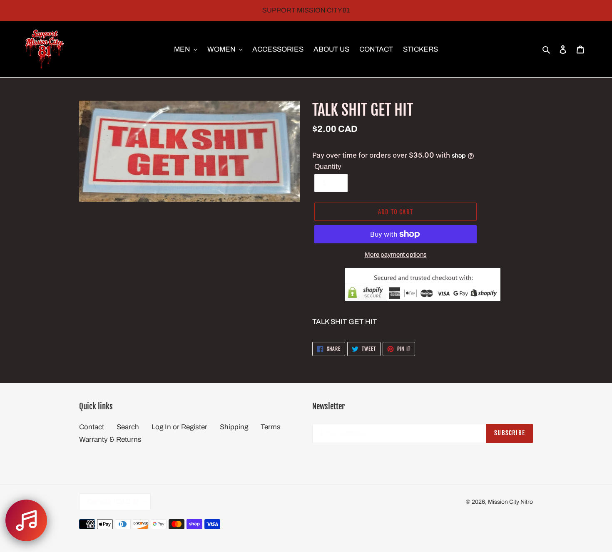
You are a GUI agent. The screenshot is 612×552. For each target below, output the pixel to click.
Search (128, 427)
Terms (271, 427)
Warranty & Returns (110, 439)
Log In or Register (179, 427)
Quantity (327, 167)
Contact (91, 427)
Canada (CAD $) (113, 502)
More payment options (396, 254)
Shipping (234, 427)
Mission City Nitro (510, 502)
